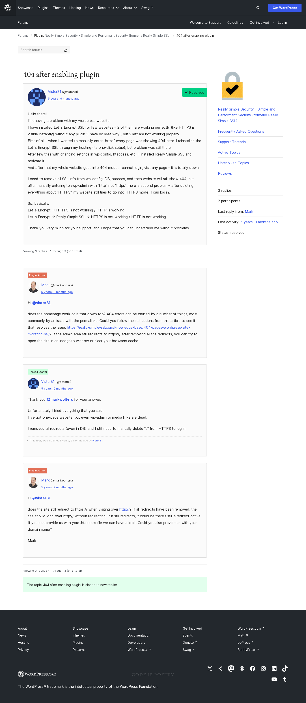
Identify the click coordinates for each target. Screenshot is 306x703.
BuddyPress (248, 650)
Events (188, 635)
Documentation (139, 635)
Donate (190, 642)
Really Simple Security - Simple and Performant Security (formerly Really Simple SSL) (108, 35)
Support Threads (232, 142)
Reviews (225, 173)
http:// (124, 509)
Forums (23, 22)
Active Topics (229, 152)
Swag (189, 650)
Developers (136, 642)
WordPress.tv (139, 650)
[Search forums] (65, 49)
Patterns (79, 650)
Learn (132, 628)
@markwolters (60, 399)
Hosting (23, 642)
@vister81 (41, 302)
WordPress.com (251, 628)
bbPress (246, 642)
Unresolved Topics (233, 163)
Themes (79, 635)
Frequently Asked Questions (241, 131)
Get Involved (192, 628)
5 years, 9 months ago (64, 98)
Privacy (23, 650)
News (22, 635)
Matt (243, 635)
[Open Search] (257, 8)
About (22, 628)
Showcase (80, 628)
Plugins (78, 642)
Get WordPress (285, 8)
